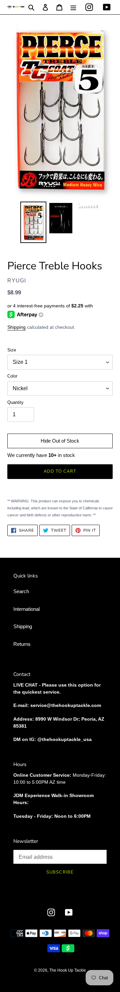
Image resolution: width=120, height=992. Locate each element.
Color (12, 376)
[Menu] (73, 7)
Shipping (16, 327)
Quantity (15, 402)
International (26, 609)
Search (21, 591)
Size (11, 349)
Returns (22, 644)
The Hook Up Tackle (67, 970)
